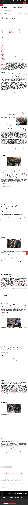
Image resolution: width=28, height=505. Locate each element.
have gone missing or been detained (7, 219)
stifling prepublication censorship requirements (13, 335)
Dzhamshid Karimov (20, 308)
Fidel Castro (23, 478)
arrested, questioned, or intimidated (22, 267)
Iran (2, 32)
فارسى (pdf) (3, 66)
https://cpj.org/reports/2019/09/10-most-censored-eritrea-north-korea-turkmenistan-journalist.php (13, 14)
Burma (11, 31)
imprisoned (24, 303)
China (14, 473)
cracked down (5, 422)
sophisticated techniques (6, 261)
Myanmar (20, 474)
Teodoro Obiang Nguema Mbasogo (15, 480)
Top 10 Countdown (3, 47)
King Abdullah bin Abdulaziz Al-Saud (18, 479)
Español (2, 63)
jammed (4, 268)
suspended (2, 290)
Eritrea (3, 29)
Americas (4, 473)
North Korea (3, 30)
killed (13, 221)
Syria (2, 31)
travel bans (12, 419)
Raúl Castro (8, 480)
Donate (26, 493)
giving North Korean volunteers (18, 198)
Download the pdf (3, 57)
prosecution (24, 300)
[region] (14, 502)
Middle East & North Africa (14, 474)
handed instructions (12, 172)
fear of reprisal (23, 47)
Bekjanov (5, 303)
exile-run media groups (3, 340)
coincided (10, 269)
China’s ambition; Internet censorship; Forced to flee (3, 52)
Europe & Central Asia (6, 474)
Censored (19, 478)
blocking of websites (3, 113)
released (2, 390)
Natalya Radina (13, 431)
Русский (2, 61)
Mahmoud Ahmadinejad (4, 480)
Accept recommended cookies (12, 503)
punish (21, 339)
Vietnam (17, 475)
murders (8, 421)
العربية (2, 60)
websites (24, 176)
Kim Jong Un (11, 479)
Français (2, 62)
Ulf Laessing (21, 372)
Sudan (5, 475)
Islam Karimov (7, 479)
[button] (26, 0)
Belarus (21, 30)
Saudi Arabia (11, 32)
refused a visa (16, 395)
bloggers (24, 387)
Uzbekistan (11, 30)
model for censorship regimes (12, 449)
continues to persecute (13, 390)
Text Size (2, 484)
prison (16, 173)
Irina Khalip (8, 431)
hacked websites (15, 225)
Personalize (5, 503)
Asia (6, 473)
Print (2, 482)
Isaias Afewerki (2, 479)
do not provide (16, 280)
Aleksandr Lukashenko (3, 478)
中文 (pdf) (3, 65)
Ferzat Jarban (4, 228)
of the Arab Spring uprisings (12, 181)
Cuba (20, 29)
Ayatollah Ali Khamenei (10, 478)
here (2, 183)
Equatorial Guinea (12, 29)
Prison (12, 339)
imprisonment (16, 254)
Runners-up (20, 32)
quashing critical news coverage (8, 255)
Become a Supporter (19, 493)
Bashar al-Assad (16, 478)
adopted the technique (13, 458)
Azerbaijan (8, 473)
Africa (1, 473)
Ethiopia (2, 474)
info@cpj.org (26, 496)
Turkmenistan (10, 475)
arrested (7, 368)
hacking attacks (21, 427)
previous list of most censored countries (20, 52)
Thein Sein (22, 480)
